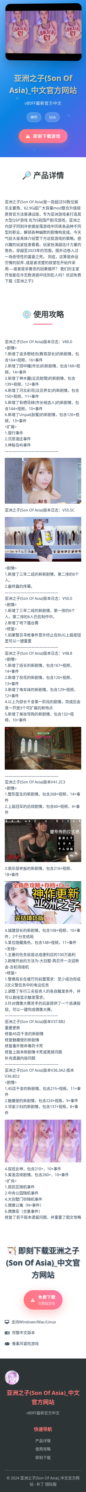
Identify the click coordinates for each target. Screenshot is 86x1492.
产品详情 (43, 1440)
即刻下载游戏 (46, 136)
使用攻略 (43, 1449)
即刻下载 (43, 1457)
